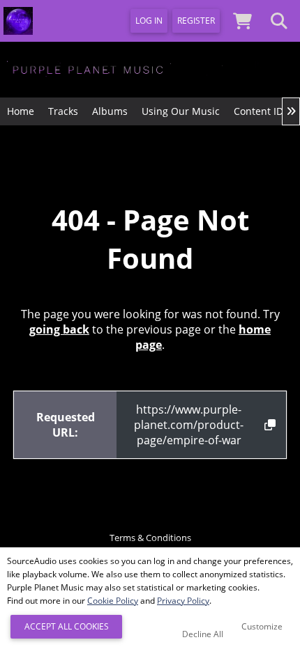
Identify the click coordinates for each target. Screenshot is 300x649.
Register (196, 20)
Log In (149, 20)
